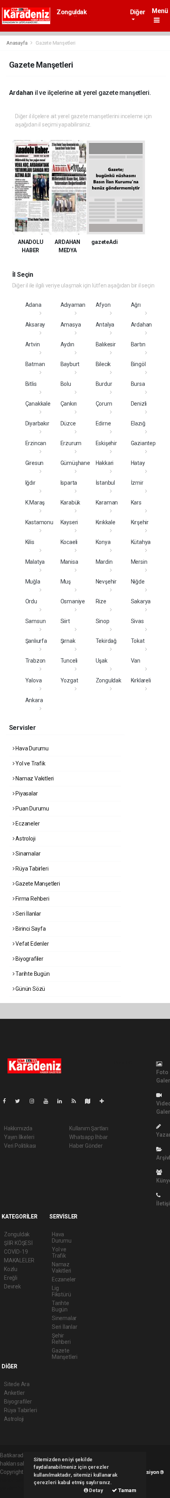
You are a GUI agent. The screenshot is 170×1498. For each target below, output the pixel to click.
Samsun (35, 621)
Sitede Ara (17, 1384)
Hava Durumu (31, 748)
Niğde (138, 581)
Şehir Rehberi (61, 1338)
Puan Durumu (31, 808)
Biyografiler (28, 959)
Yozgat (69, 680)
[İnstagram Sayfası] (35, 1101)
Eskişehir (106, 443)
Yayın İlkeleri (19, 1137)
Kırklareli (141, 680)
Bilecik (103, 364)
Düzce (68, 423)
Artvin (32, 344)
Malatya (35, 562)
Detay (95, 1490)
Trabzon (35, 660)
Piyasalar (26, 793)
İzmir (137, 483)
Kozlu (10, 1269)
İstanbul (105, 483)
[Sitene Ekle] (105, 1101)
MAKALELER (19, 1260)
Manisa (69, 562)
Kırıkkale (105, 522)
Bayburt (70, 364)
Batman (35, 364)
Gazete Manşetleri (37, 883)
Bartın (138, 344)
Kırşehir (140, 522)
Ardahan (141, 324)
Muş (65, 581)
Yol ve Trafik (29, 763)
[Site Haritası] (91, 1101)
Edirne (103, 423)
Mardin (104, 562)
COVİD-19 (16, 1252)
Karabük (70, 502)
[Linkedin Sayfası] (62, 1101)
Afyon (103, 305)
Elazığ (138, 423)
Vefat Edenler (31, 944)
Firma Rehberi (31, 898)
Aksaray (35, 324)
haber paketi (15, 1480)
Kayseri (69, 522)
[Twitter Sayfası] (20, 1101)
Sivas (137, 621)
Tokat (138, 641)
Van (135, 660)
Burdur (104, 384)
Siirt (65, 621)
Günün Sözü (29, 989)
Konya (103, 542)
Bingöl (138, 364)
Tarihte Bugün (31, 974)
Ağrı (136, 305)
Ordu (31, 601)
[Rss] (77, 1101)
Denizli (139, 403)
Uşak (102, 660)
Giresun (34, 463)
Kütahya (141, 542)
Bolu (65, 384)
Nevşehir (106, 581)
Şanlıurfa (36, 641)
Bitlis (31, 384)
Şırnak (68, 641)
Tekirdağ (106, 641)
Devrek (12, 1286)
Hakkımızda (18, 1128)
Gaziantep (143, 443)
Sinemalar (64, 1318)
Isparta (68, 483)
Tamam (126, 1490)
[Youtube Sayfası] (49, 1101)
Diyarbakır (37, 423)
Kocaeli (69, 542)
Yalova (33, 680)
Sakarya (141, 601)
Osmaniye (72, 601)
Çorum (104, 403)
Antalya (105, 324)
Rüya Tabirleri (31, 868)
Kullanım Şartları (88, 1128)
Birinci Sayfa (29, 929)
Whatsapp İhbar (88, 1137)
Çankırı (68, 403)
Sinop (103, 621)
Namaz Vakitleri (34, 778)
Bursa (138, 384)
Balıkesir (106, 344)
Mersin (139, 562)
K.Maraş (35, 502)
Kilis (29, 542)
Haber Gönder (86, 1146)
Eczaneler (27, 823)
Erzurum (71, 443)
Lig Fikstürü (61, 1291)
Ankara (34, 700)
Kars (136, 502)
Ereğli (10, 1278)
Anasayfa (17, 43)
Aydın (67, 344)
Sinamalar (27, 853)
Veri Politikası (20, 1146)
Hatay (138, 463)
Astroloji (24, 838)
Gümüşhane (75, 463)
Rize (101, 601)
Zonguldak (72, 12)
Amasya (70, 324)
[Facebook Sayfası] (7, 1101)
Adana (33, 305)
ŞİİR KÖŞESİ (18, 1243)
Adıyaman (72, 305)
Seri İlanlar (27, 914)
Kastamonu (39, 522)
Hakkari (105, 463)
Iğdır (30, 483)
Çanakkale (38, 403)
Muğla (32, 581)
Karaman (107, 502)
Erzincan (35, 443)
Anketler (14, 1393)
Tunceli (69, 660)
